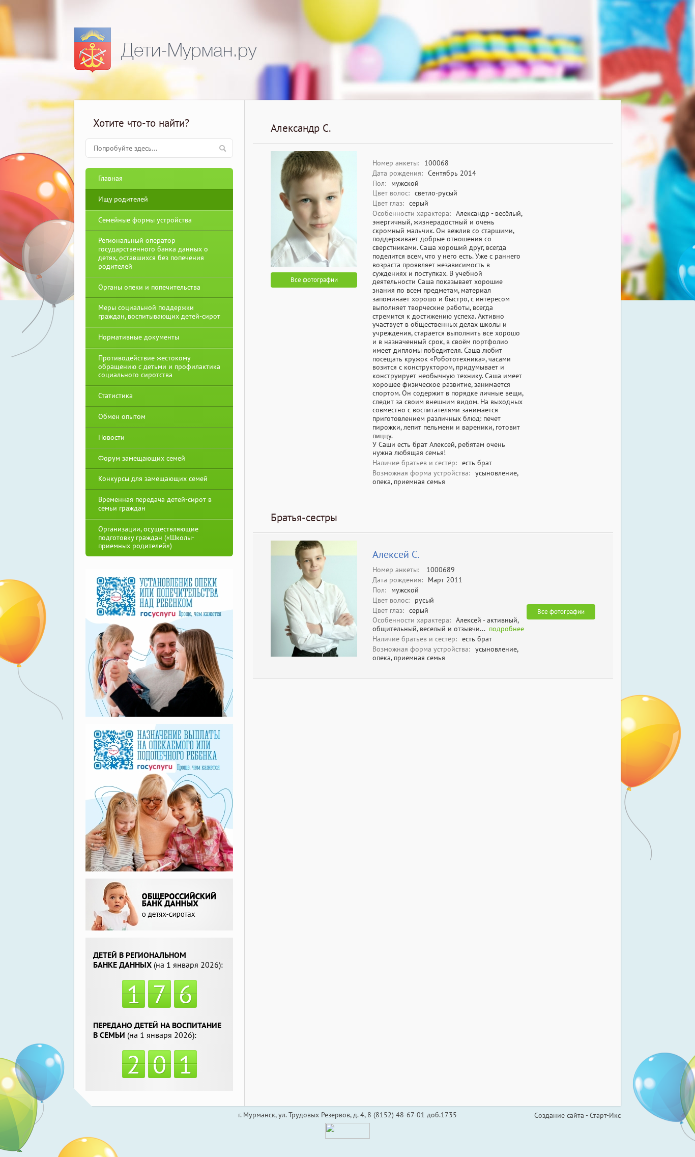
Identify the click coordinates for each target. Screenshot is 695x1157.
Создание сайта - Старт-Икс (577, 1115)
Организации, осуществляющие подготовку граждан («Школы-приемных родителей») (148, 537)
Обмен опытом (122, 416)
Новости (111, 437)
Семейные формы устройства (145, 219)
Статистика (115, 395)
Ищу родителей (123, 199)
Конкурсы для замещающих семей (153, 478)
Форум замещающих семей (141, 458)
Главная (110, 178)
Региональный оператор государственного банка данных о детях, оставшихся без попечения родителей (153, 253)
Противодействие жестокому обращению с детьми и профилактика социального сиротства (159, 366)
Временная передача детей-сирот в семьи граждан (155, 504)
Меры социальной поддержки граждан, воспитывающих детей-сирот (159, 312)
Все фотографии (314, 279)
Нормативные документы (138, 337)
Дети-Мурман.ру (188, 50)
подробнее (506, 628)
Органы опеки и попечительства (149, 287)
